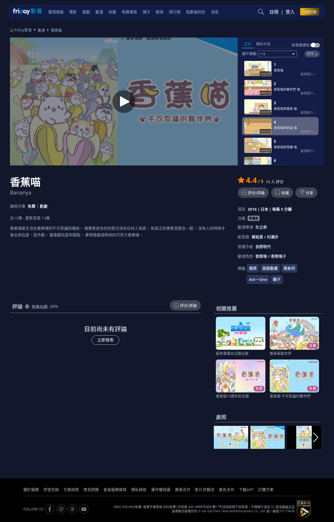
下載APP (246, 489)
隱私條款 (139, 489)
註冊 (274, 12)
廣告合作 (226, 489)
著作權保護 (160, 489)
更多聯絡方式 (285, 507)
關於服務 (31, 489)
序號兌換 (51, 489)
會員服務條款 (115, 489)
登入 (290, 12)
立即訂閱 (310, 12)
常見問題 (91, 489)
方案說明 (71, 489)
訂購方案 (266, 489)
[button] (316, 437)
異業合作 (182, 489)
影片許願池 (204, 489)
